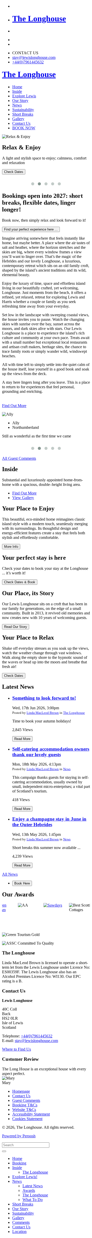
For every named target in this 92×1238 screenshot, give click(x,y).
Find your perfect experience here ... (31, 229)
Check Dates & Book (19, 582)
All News (10, 874)
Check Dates (13, 172)
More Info (11, 547)
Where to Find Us (16, 1049)
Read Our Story (15, 627)
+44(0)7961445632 (28, 62)
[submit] (4, 1151)
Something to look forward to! (44, 698)
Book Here (22, 883)
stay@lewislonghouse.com (33, 57)
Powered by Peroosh (19, 1136)
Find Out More (14, 405)
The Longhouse (74, 713)
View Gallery (23, 498)
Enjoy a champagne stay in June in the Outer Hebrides (49, 821)
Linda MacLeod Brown (43, 713)
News (67, 769)
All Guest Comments (19, 458)
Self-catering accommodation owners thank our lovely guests (50, 751)
